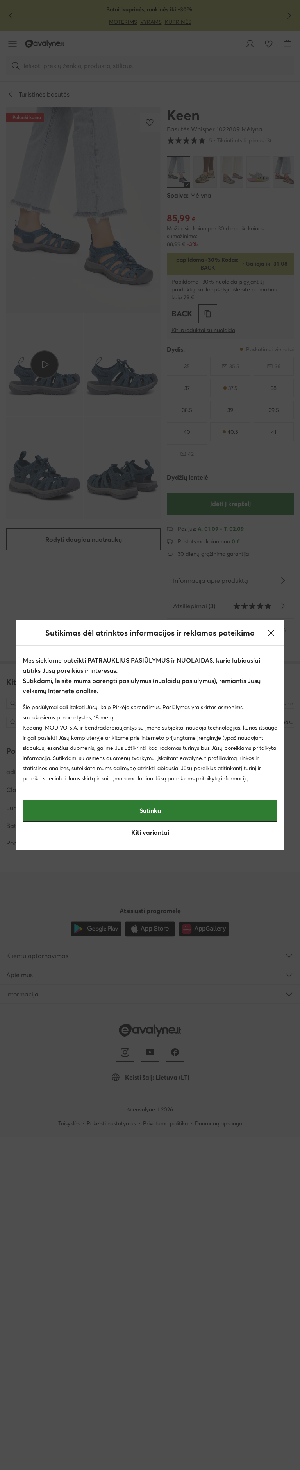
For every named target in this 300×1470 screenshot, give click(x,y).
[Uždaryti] (271, 633)
